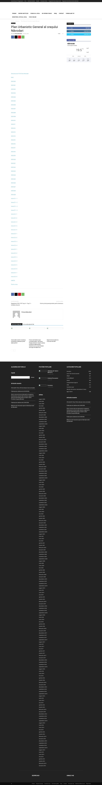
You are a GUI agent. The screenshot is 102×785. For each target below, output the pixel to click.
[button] (89, 13)
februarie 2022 (42, 520)
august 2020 (42, 561)
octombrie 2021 (43, 529)
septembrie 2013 (43, 747)
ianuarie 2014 (42, 738)
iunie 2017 (41, 646)
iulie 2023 (41, 482)
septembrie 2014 (43, 720)
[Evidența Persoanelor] (42, 380)
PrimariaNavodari (18, 33)
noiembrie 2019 (43, 581)
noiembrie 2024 (43, 446)
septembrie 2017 (43, 639)
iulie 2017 (41, 644)
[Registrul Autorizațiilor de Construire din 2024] (55, 333)
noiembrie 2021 (43, 527)
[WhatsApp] (22, 37)
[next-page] (14, 350)
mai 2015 (41, 702)
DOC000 (13, 81)
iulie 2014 (41, 725)
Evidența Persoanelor (53, 378)
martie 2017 (42, 653)
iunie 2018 (41, 619)
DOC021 (13, 163)
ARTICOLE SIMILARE (17, 324)
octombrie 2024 (43, 448)
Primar (14, 13)
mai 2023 (41, 487)
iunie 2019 (41, 592)
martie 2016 (42, 680)
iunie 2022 (41, 511)
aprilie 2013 (42, 759)
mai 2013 (41, 756)
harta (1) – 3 (14, 206)
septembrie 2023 (43, 478)
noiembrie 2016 (43, 662)
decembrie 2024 (43, 444)
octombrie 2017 (43, 637)
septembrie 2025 (43, 424)
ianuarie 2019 (42, 603)
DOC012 (13, 128)
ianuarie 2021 (42, 549)
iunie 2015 (41, 700)
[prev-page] (12, 350)
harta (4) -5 (14, 265)
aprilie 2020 (42, 570)
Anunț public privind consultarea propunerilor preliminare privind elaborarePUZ (18, 341)
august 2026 (42, 399)
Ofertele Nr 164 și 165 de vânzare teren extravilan (23, 387)
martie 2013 (42, 761)
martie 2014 (42, 734)
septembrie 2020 (43, 558)
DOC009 (13, 116)
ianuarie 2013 (42, 765)
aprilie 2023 (42, 489)
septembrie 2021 (43, 532)
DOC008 (13, 112)
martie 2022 (42, 518)
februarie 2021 (42, 547)
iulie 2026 (41, 401)
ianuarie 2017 (42, 657)
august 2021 (42, 534)
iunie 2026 (41, 403)
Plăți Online (32, 17)
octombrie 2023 (43, 475)
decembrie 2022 (43, 498)
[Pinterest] (19, 37)
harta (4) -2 (14, 253)
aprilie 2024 (42, 462)
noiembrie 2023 (43, 473)
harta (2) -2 (14, 218)
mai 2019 (41, 594)
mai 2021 (41, 540)
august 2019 (42, 588)
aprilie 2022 (42, 516)
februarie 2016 (42, 682)
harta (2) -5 (14, 229)
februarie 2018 (42, 628)
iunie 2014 (41, 727)
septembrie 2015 (43, 693)
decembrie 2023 (43, 471)
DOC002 (13, 89)
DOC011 (13, 124)
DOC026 (13, 183)
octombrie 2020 (43, 556)
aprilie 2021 (42, 543)
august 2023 (42, 480)
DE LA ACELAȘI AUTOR (28, 324)
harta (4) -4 (14, 261)
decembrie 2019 (43, 579)
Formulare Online (43, 1)
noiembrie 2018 (43, 608)
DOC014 (13, 136)
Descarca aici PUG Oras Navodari (20, 73)
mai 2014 (41, 729)
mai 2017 (41, 648)
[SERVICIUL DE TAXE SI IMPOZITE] (42, 372)
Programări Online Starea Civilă (55, 1)
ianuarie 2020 (42, 576)
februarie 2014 (42, 736)
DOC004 (13, 97)
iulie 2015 (41, 698)
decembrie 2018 (43, 606)
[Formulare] (42, 387)
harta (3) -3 (14, 241)
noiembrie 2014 (43, 716)
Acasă (12, 21)
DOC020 (13, 159)
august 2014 (42, 723)
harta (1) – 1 (14, 198)
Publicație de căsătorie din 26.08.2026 (20, 391)
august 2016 (42, 669)
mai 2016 (41, 675)
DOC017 (13, 147)
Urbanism (17, 21)
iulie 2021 (41, 536)
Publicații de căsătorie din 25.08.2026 (20, 402)
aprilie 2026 (42, 408)
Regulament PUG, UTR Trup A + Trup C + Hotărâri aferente (21, 304)
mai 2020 (41, 567)
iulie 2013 (41, 752)
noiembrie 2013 (43, 743)
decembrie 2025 (43, 417)
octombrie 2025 (43, 421)
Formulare (50, 385)
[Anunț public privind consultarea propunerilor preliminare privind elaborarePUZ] (19, 333)
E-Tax (25, 1)
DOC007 (13, 108)
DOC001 (13, 85)
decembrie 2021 (43, 525)
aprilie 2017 (42, 651)
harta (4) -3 (14, 257)
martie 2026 (42, 410)
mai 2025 (41, 433)
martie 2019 (42, 599)
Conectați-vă (87, 31)
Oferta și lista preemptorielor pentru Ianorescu (51, 303)
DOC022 (13, 167)
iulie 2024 (41, 455)
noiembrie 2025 (43, 419)
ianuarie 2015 (42, 711)
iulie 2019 (41, 590)
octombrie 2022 (43, 502)
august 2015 (42, 696)
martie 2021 (42, 545)
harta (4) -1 (14, 249)
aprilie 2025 (42, 435)
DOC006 (13, 105)
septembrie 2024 (43, 451)
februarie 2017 (42, 655)
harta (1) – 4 (14, 210)
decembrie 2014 (43, 714)
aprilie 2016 (42, 678)
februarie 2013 (42, 763)
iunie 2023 (41, 484)
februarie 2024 (42, 466)
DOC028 (13, 190)
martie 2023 (42, 491)
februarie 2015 (42, 709)
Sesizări (37, 1)
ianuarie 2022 (42, 523)
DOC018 (13, 151)
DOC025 (13, 179)
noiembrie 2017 (43, 635)
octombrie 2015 (43, 691)
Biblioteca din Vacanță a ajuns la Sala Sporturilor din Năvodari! (22, 406)
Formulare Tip (70, 13)
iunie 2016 (41, 673)
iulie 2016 (41, 671)
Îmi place (88, 28)
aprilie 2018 (42, 624)
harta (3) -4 (14, 245)
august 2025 (42, 426)
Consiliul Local (35, 13)
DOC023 (13, 171)
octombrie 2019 (43, 583)
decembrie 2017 (43, 633)
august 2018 (42, 615)
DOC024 (13, 175)
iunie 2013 (41, 754)
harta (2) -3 (14, 222)
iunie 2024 (41, 457)
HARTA (13, 280)
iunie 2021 (41, 538)
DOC (12, 77)
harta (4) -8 (14, 276)
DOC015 (13, 140)
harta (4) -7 (14, 272)
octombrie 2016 (43, 664)
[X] (16, 37)
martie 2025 (42, 437)
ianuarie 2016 (42, 684)
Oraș (55, 13)
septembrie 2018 (43, 612)
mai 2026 (41, 406)
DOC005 (13, 101)
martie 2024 (42, 464)
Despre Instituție (23, 13)
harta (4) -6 (14, 269)
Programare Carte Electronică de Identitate (70, 1)
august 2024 (42, 453)
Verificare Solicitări (31, 1)
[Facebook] (12, 37)
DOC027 (13, 187)
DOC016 (13, 144)
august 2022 (42, 507)
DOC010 (13, 120)
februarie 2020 (42, 574)
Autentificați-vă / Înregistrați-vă (17, 1)
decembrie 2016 (43, 660)
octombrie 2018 (43, 610)
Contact (61, 13)
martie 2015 (42, 707)
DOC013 (13, 132)
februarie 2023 (42, 493)
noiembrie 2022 (43, 500)
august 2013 (42, 750)
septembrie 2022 (43, 505)
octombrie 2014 (43, 718)
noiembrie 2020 (43, 554)
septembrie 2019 (43, 585)
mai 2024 (41, 460)
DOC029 (13, 194)
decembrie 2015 (43, 687)
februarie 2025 (42, 439)
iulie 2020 (41, 563)
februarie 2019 (42, 601)
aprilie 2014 (42, 732)
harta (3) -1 (14, 233)
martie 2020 (42, 572)
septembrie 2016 (43, 666)
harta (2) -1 (14, 214)
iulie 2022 (41, 509)
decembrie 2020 (43, 552)
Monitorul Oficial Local (19, 17)
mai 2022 (41, 514)
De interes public (47, 13)
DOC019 (13, 155)
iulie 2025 (41, 428)
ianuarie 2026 (42, 415)
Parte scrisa (14, 284)
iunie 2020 (41, 565)
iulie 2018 (41, 617)
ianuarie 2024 (42, 469)
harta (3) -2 (14, 237)
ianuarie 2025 (42, 442)
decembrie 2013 (43, 741)
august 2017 (42, 642)
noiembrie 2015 (43, 689)
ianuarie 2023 (42, 496)
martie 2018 (42, 626)
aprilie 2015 (42, 705)
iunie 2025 (41, 430)
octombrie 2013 (43, 745)
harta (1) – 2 (14, 202)
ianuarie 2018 (42, 630)
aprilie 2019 (42, 597)
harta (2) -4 (14, 226)
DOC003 (13, 93)
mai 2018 (41, 621)
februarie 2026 (42, 412)
